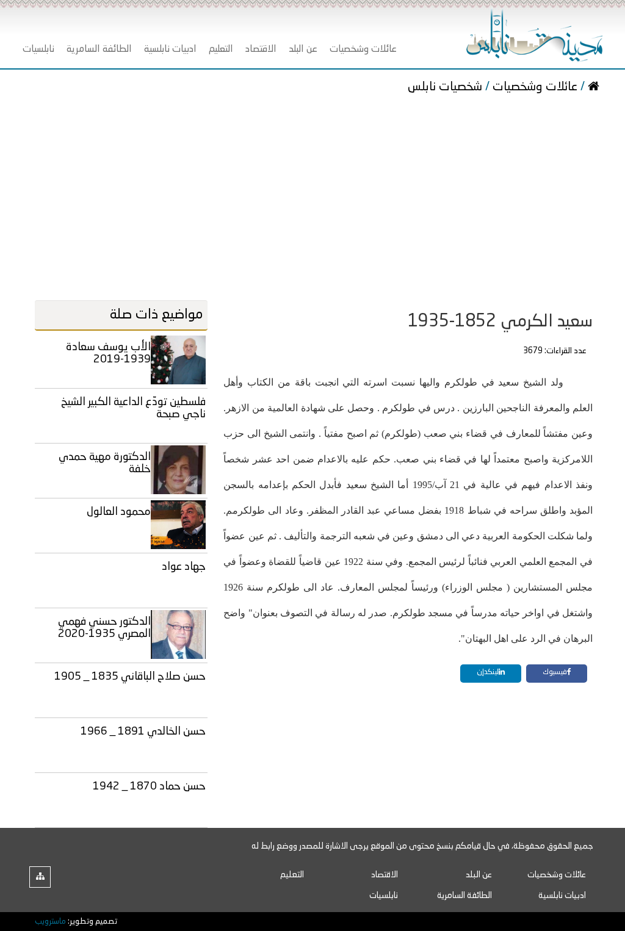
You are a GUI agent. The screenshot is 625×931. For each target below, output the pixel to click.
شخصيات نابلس (446, 87)
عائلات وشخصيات (535, 87)
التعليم (292, 875)
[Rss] (40, 877)
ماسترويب (50, 922)
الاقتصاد (384, 875)
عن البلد (479, 875)
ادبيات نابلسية (562, 895)
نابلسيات (383, 895)
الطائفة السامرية (464, 895)
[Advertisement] (312, 199)
